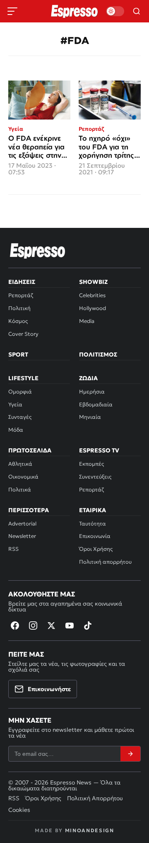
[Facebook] (15, 625)
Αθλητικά (20, 463)
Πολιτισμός (98, 354)
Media (86, 321)
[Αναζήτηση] (136, 11)
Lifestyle (23, 378)
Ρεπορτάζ (20, 295)
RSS (13, 548)
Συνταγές (19, 416)
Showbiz (93, 282)
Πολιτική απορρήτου (105, 561)
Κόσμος (18, 321)
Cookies (19, 810)
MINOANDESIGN (89, 830)
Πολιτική (19, 308)
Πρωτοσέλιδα (29, 450)
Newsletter (22, 536)
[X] (51, 625)
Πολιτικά (19, 489)
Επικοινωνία (95, 536)
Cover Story (23, 333)
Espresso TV (99, 450)
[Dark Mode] (115, 11)
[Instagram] (33, 625)
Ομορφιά (20, 391)
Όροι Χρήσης (96, 548)
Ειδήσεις (21, 282)
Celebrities (92, 295)
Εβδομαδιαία (96, 404)
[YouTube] (69, 625)
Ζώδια (88, 378)
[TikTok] (87, 625)
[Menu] (12, 11)
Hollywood (92, 308)
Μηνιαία (90, 416)
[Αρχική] (37, 251)
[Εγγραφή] (130, 753)
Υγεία (15, 404)
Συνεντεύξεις (95, 476)
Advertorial (22, 523)
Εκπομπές (91, 463)
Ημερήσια (92, 391)
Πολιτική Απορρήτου (95, 798)
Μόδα (15, 429)
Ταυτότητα (92, 523)
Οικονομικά (23, 476)
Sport (18, 354)
